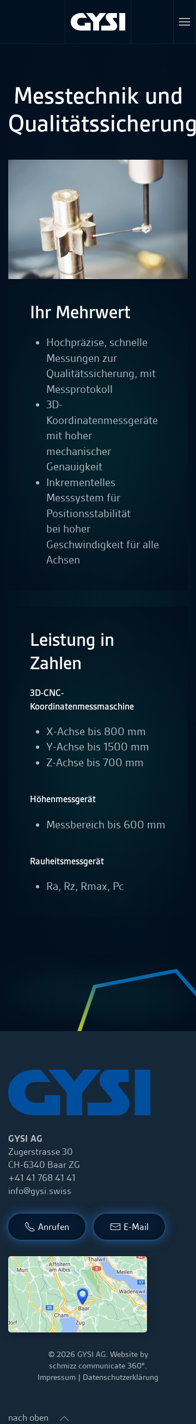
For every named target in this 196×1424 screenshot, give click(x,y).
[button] (185, 22)
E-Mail (136, 1227)
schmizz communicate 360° (97, 1365)
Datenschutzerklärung (120, 1377)
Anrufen (53, 1227)
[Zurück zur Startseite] (98, 22)
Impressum (57, 1377)
